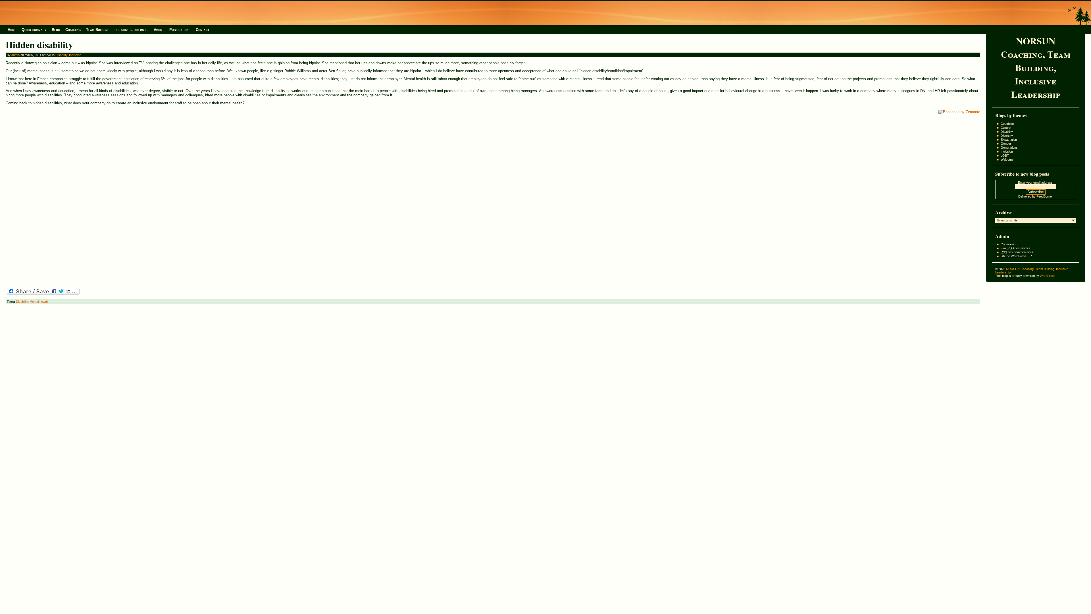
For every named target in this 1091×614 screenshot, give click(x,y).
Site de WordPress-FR (1016, 256)
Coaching (73, 30)
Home (12, 30)
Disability (1007, 131)
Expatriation (1009, 139)
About (159, 30)
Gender (1006, 143)
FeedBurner (1044, 196)
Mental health (39, 301)
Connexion (1008, 244)
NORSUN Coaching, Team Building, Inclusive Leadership (1036, 67)
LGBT (1005, 155)
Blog (56, 30)
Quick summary (34, 30)
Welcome (1007, 159)
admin (15, 55)
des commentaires (1017, 252)
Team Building (97, 30)
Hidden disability (39, 44)
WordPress (1047, 275)
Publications (179, 30)
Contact (202, 30)
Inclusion (1007, 151)
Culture (1006, 127)
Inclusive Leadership (131, 30)
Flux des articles (1015, 248)
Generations (1009, 147)
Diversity (1007, 135)
